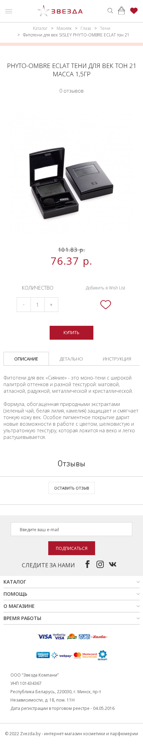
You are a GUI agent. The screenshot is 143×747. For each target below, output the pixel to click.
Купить (71, 333)
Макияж (64, 28)
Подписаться (71, 548)
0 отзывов (71, 90)
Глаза (86, 28)
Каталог (40, 28)
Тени (105, 28)
